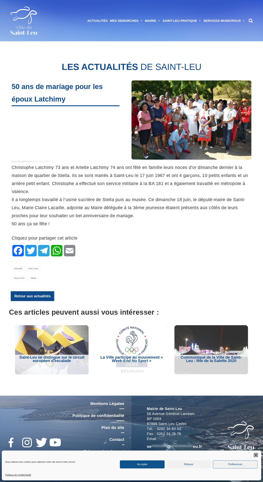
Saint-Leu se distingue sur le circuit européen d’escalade (51, 359)
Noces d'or (19, 278)
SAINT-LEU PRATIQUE (180, 21)
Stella (33, 278)
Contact (116, 439)
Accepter (142, 464)
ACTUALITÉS (97, 21)
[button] (256, 455)
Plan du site (112, 427)
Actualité (18, 268)
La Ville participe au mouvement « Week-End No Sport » (131, 359)
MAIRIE (150, 21)
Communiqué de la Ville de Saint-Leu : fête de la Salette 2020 (211, 359)
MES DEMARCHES (124, 21)
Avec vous (33, 268)
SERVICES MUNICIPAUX (222, 21)
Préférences (235, 464)
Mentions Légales (107, 403)
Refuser (188, 464)
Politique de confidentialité (18, 475)
